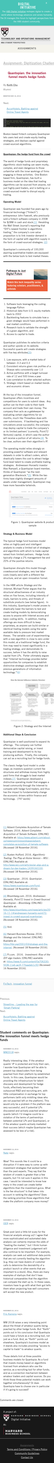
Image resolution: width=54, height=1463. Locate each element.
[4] (42, 438)
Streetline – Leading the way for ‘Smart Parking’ (20, 1006)
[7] (13, 778)
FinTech (7, 983)
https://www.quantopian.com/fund (21, 885)
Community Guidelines (27, 1453)
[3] (29, 352)
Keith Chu (12, 84)
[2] (45, 242)
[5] (29, 475)
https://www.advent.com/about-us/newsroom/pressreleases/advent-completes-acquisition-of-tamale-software (27, 841)
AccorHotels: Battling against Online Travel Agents (22, 110)
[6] (18, 672)
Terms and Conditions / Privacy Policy (27, 1449)
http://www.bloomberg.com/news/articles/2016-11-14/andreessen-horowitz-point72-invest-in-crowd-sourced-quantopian (26, 913)
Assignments (27, 48)
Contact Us (27, 1457)
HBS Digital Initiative (16, 11)
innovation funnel (22, 983)
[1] (35, 222)
